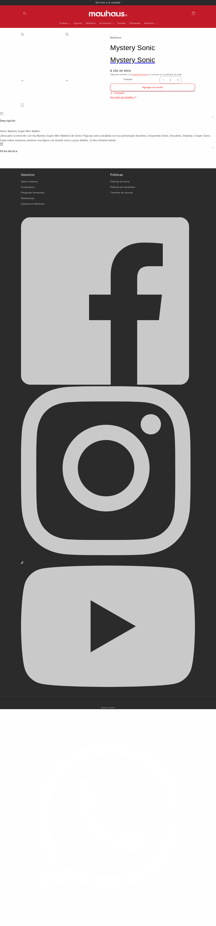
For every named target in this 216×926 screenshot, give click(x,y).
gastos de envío (140, 74)
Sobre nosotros (29, 181)
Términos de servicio (121, 192)
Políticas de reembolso (122, 187)
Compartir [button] (119, 93)
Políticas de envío (120, 181)
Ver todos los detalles (122, 97)
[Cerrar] (22, 105)
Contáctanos (28, 187)
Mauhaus (105, 708)
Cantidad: (128, 79)
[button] (24, 13)
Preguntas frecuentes (32, 192)
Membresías (27, 198)
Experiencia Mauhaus (32, 204)
